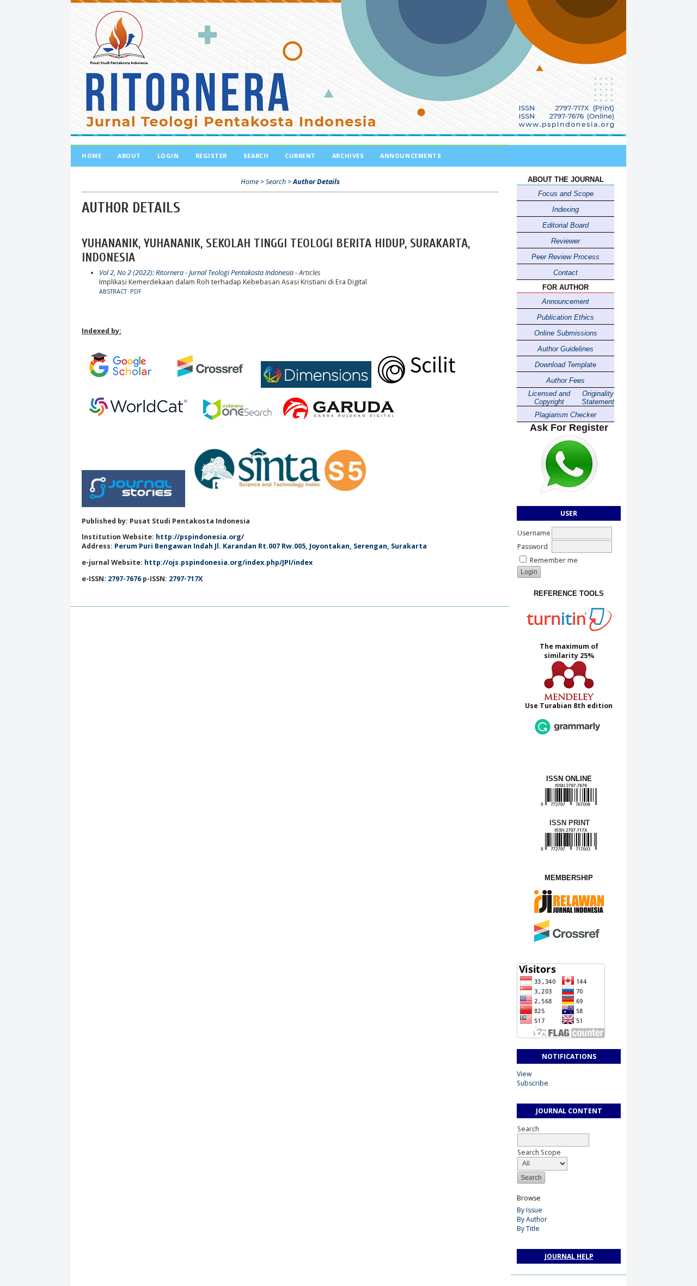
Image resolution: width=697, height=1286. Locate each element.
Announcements (410, 155)
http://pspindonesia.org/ (200, 536)
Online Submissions (565, 333)
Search (255, 155)
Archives (348, 155)
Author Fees (565, 380)
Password (532, 546)
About (129, 155)
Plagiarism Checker (565, 415)
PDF (136, 291)
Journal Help (569, 1256)
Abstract (113, 291)
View (524, 1073)
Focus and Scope (566, 194)
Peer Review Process (565, 257)
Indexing (565, 209)
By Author (532, 1219)
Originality (598, 393)
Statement (598, 402)
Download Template (565, 365)
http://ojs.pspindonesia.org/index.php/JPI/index (228, 562)
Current (300, 155)
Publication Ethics (565, 317)
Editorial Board (565, 225)
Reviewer (565, 241)
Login (168, 155)
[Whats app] (569, 492)
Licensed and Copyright (549, 397)
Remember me (554, 560)
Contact (565, 273)
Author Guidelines (565, 349)
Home (91, 155)
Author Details (316, 181)
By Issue (529, 1210)
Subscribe (532, 1083)
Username (534, 533)
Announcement (565, 301)
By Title (528, 1228)
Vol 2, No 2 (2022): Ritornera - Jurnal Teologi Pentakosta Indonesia (196, 272)
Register (211, 155)
